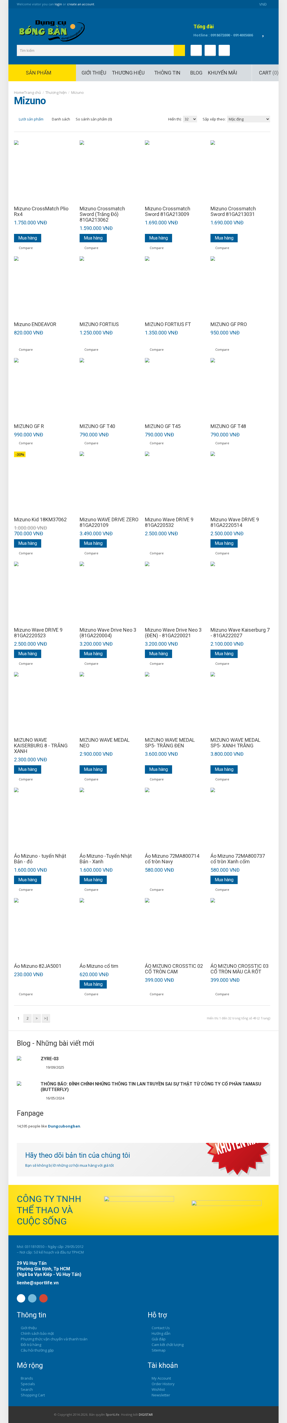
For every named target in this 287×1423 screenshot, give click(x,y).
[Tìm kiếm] (179, 50)
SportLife (112, 1414)
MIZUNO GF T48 (228, 426)
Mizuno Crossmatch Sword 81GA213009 (167, 211)
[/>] (26, 1066)
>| (46, 1018)
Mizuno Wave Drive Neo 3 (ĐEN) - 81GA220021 (173, 632)
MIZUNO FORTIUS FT (168, 324)
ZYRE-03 (50, 1058)
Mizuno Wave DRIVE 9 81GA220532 (169, 522)
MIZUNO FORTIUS (99, 324)
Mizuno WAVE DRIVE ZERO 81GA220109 (109, 522)
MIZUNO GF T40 (97, 426)
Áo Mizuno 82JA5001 (37, 966)
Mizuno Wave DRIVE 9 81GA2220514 (234, 522)
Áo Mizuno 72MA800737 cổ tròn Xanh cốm (237, 858)
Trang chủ (32, 92)
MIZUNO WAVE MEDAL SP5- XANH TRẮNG (235, 742)
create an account (80, 4)
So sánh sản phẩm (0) (94, 119)
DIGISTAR (146, 1414)
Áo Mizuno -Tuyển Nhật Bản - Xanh (106, 858)
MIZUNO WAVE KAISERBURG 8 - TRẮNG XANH (41, 745)
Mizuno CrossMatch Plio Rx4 (41, 211)
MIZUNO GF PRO (228, 324)
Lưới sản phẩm (30, 119)
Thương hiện (56, 92)
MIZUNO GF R (29, 426)
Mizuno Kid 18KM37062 (40, 519)
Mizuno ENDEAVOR (35, 324)
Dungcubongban (64, 1126)
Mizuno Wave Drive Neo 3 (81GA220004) (108, 632)
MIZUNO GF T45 (162, 426)
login (58, 4)
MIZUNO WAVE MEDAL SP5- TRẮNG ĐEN (170, 742)
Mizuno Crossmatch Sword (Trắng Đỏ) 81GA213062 (102, 214)
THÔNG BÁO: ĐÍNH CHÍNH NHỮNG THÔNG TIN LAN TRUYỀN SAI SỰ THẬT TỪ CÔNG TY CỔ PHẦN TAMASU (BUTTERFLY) (151, 1086)
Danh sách (60, 119)
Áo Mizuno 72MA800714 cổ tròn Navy (172, 858)
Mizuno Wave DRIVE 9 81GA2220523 (38, 632)
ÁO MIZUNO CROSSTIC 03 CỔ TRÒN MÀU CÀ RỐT (239, 969)
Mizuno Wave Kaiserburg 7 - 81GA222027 (240, 632)
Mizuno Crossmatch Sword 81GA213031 (233, 211)
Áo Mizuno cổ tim (99, 966)
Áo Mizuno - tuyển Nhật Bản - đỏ (40, 858)
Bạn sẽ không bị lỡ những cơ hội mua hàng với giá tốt (69, 1165)
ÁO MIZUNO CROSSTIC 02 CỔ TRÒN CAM (174, 969)
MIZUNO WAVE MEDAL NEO (104, 742)
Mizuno (77, 92)
